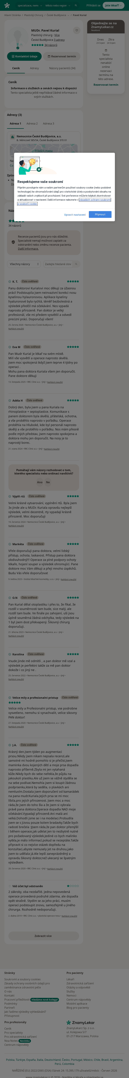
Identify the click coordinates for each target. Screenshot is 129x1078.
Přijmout (100, 214)
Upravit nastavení (75, 214)
